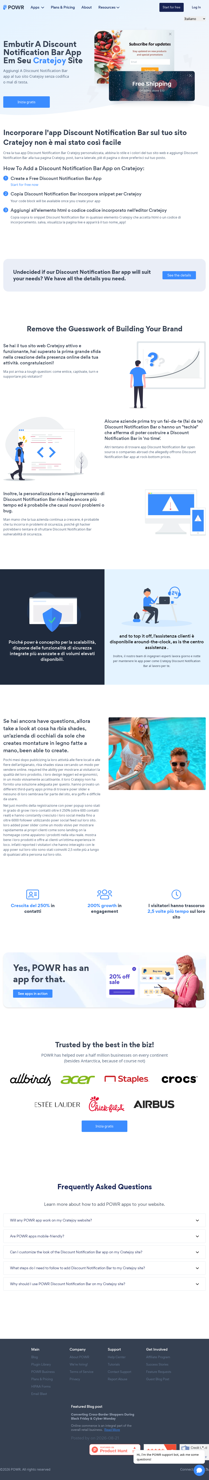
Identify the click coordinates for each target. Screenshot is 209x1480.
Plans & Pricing (63, 7)
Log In (196, 7)
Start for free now (24, 184)
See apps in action (33, 993)
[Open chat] (199, 1470)
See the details (179, 275)
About (86, 7)
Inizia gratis (27, 102)
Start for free (171, 7)
